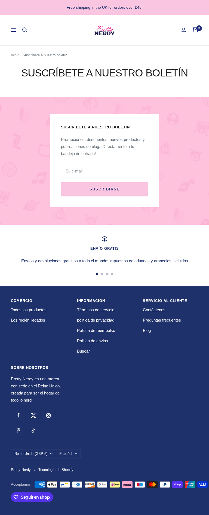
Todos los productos (29, 309)
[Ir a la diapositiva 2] (102, 274)
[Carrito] (195, 29)
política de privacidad (95, 320)
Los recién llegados (28, 320)
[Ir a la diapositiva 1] (97, 274)
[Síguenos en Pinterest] (18, 430)
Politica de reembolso (96, 330)
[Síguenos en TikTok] (33, 430)
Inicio (15, 55)
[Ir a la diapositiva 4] (112, 274)
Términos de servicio (95, 309)
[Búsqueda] (24, 29)
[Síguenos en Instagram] (48, 415)
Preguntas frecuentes (162, 320)
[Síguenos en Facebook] (18, 415)
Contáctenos (154, 309)
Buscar (83, 351)
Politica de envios (92, 340)
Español (65, 454)
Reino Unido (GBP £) (30, 454)
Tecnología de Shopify (55, 470)
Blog (147, 330)
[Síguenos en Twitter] (33, 415)
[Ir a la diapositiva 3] (107, 274)
